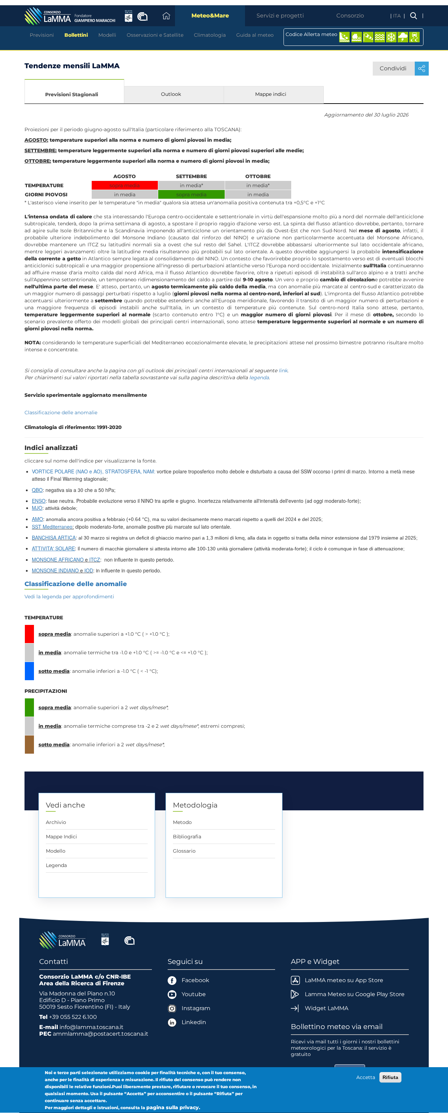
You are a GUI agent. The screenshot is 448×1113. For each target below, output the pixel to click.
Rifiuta (390, 1077)
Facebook (195, 980)
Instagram (196, 1008)
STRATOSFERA (122, 471)
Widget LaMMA (326, 1008)
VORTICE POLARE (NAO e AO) (67, 471)
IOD (88, 570)
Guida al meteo (255, 35)
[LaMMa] (63, 939)
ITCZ (94, 559)
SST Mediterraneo (52, 526)
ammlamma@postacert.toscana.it (100, 1033)
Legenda (56, 865)
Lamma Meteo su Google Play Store (355, 994)
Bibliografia (187, 836)
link (283, 370)
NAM (148, 471)
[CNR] (129, 939)
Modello (55, 851)
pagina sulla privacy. (173, 1107)
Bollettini (76, 35)
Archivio (56, 822)
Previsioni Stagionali (71, 94)
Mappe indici (270, 94)
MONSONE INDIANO (55, 570)
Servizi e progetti (280, 15)
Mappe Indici (61, 836)
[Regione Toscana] (105, 939)
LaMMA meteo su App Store (344, 980)
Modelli (107, 35)
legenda (259, 377)
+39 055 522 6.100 (73, 1017)
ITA (397, 16)
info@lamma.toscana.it (91, 1027)
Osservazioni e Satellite (155, 35)
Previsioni (42, 35)
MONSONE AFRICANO (58, 559)
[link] (93, 472)
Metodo (182, 822)
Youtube (194, 994)
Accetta (365, 1077)
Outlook (171, 94)
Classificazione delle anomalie (60, 412)
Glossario (184, 851)
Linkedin (194, 1022)
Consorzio (350, 15)
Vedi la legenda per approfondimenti (69, 596)
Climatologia (210, 35)
